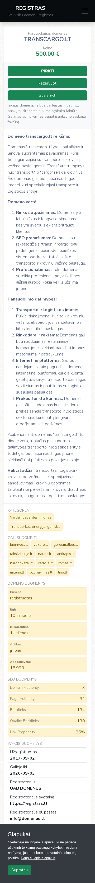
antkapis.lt (65, 553)
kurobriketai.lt (21, 563)
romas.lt (65, 563)
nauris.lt (44, 553)
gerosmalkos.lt (66, 544)
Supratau (19, 870)
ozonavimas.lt (41, 572)
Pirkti (47, 71)
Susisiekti (47, 95)
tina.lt (62, 572)
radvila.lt (45, 563)
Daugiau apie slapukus (38, 858)
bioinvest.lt (19, 544)
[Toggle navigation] (85, 11)
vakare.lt (41, 544)
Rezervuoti (47, 83)
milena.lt (17, 572)
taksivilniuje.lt (21, 553)
